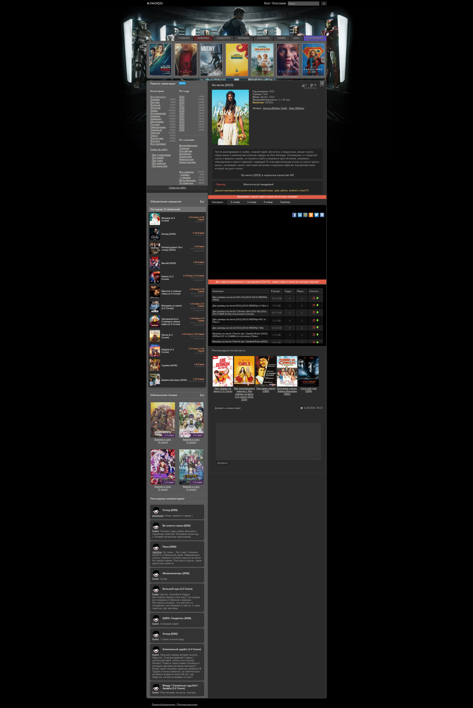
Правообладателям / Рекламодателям (175, 704)
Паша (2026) (169, 546)
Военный (155, 105)
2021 (181, 116)
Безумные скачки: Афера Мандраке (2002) (287, 391)
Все (202, 201)
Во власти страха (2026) (176, 525)
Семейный (156, 130)
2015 (181, 99)
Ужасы (154, 135)
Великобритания (188, 145)
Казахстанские (187, 162)
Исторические (158, 113)
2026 (181, 130)
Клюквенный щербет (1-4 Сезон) (182, 649)
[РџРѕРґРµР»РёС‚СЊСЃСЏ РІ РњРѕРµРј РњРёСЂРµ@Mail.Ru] (305, 215)
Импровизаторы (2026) (176, 573)
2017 (181, 105)
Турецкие (184, 148)
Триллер (155, 132)
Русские (155, 124)
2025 (181, 127)
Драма (154, 110)
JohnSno (157, 552)
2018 (181, 107)
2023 (181, 121)
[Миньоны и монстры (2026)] (236, 59)
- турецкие (185, 177)
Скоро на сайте (158, 149)
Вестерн (155, 102)
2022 (181, 119)
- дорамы (184, 174)
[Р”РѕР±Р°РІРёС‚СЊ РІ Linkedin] (300, 215)
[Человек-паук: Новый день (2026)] (185, 59)
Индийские (185, 154)
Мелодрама (157, 121)
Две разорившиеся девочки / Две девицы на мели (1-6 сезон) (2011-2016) (244, 394)
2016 (181, 102)
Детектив (155, 107)
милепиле (157, 515)
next (323, 60)
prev (150, 60)
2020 (181, 113)
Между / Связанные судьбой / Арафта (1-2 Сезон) (180, 687)
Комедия (155, 116)
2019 (181, 110)
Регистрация (279, 3)
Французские (186, 159)
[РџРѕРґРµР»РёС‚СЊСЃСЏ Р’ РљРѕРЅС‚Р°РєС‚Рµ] (322, 215)
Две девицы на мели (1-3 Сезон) (223, 390)
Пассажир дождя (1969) (265, 390)
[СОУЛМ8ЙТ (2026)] (287, 59)
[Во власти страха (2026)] (160, 59)
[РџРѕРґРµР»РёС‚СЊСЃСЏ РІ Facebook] (294, 215)
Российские (185, 151)
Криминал (155, 119)
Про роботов (159, 163)
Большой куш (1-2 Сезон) (177, 588)
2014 (181, 96)
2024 (181, 124)
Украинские (185, 156)
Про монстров (159, 166)
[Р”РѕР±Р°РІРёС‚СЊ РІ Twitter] (316, 215)
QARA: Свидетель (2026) (177, 618)
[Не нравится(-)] (311, 85)
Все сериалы (186, 172)
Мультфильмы (187, 180)
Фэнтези (155, 141)
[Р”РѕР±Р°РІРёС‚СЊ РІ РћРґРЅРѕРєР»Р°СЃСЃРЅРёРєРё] (311, 215)
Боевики (155, 99)
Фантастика (156, 138)
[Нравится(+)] (303, 85)
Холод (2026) (170, 510)
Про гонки (157, 160)
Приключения (158, 127)
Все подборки (158, 144)
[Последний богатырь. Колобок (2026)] (262, 59)
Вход (267, 3)
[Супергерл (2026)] (313, 59)
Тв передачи (186, 183)
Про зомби (158, 157)
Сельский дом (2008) (309, 390)
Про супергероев (161, 155)
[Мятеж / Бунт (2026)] (211, 59)
